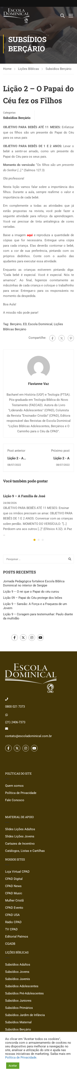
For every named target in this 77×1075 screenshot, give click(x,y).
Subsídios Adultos (17, 964)
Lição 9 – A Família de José (24, 496)
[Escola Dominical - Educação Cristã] (16, 15)
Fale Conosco (14, 800)
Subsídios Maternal (18, 1022)
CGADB (10, 944)
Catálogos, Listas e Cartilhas (25, 851)
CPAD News (13, 886)
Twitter (23, 637)
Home (7, 69)
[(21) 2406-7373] (6, 714)
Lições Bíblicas (28, 69)
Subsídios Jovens (17, 972)
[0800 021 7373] (6, 699)
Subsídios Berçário (58, 69)
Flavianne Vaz (38, 384)
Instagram (32, 637)
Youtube (40, 637)
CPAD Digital (14, 879)
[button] (34, 540)
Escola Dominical (40, 324)
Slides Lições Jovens (19, 836)
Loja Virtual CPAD (17, 871)
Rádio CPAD (13, 922)
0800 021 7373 (15, 706)
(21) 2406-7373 (15, 722)
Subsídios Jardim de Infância (25, 1015)
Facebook (14, 637)
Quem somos (14, 786)
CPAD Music (13, 893)
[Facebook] (52, 338)
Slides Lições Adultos (20, 829)
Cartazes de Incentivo (20, 843)
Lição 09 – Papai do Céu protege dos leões (32, 598)
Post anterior (16, 451)
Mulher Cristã (14, 900)
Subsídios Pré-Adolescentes (24, 993)
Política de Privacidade (20, 793)
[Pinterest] (71, 338)
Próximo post (60, 451)
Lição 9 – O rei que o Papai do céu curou (31, 591)
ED (25, 324)
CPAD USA (12, 915)
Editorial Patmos (16, 936)
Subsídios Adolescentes (21, 986)
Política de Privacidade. (21, 1057)
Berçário (16, 324)
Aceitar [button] (13, 1065)
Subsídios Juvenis (17, 979)
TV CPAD (11, 929)
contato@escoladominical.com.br (28, 736)
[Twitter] (62, 338)
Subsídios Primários (19, 1008)
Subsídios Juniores (18, 1000)
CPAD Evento (14, 908)
